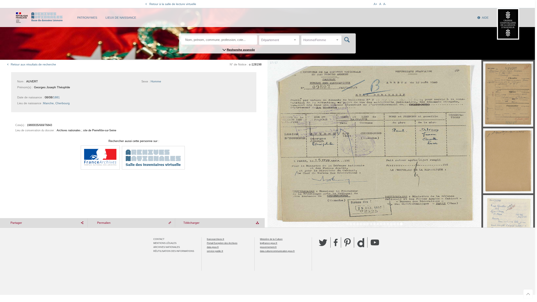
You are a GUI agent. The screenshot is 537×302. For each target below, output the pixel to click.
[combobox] (280, 41)
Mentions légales (164, 243)
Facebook (336, 242)
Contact (158, 239)
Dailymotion (360, 242)
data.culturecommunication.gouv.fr (277, 251)
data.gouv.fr (213, 247)
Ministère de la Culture (271, 239)
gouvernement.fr (268, 247)
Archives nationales (166, 247)
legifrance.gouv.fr (268, 243)
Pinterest (347, 242)
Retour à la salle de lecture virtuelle (172, 4)
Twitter (323, 242)
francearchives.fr (215, 239)
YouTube (375, 242)
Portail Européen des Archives (222, 243)
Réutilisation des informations (173, 251)
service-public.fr (215, 251)
